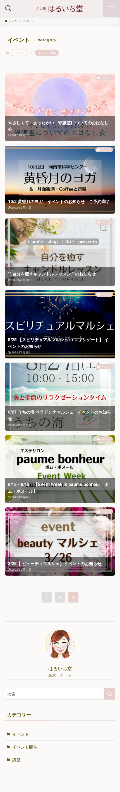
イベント (20, 734)
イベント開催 (47, 52)
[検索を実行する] (109, 694)
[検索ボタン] (8, 8)
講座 (16, 759)
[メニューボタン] (111, 8)
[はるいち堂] (60, 8)
